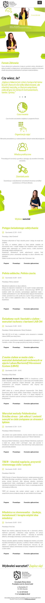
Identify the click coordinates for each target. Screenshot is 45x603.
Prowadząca (16, 403)
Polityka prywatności (30, 599)
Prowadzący (16, 263)
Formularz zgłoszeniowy (31, 263)
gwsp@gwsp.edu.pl (24, 594)
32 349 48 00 (23, 592)
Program (6, 263)
